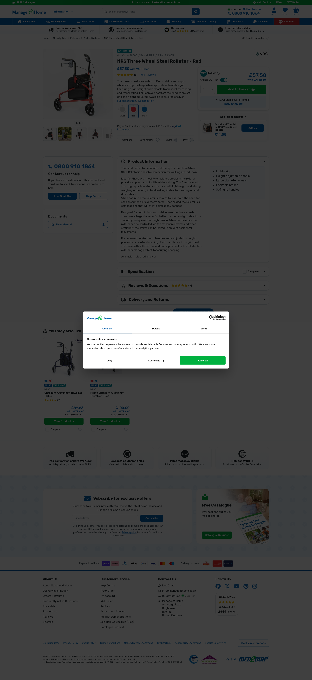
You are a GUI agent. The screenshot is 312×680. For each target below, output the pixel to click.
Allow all (203, 360)
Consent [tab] (107, 328)
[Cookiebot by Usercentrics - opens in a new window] (211, 317)
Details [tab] (156, 328)
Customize (154, 360)
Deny (109, 360)
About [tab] (204, 328)
